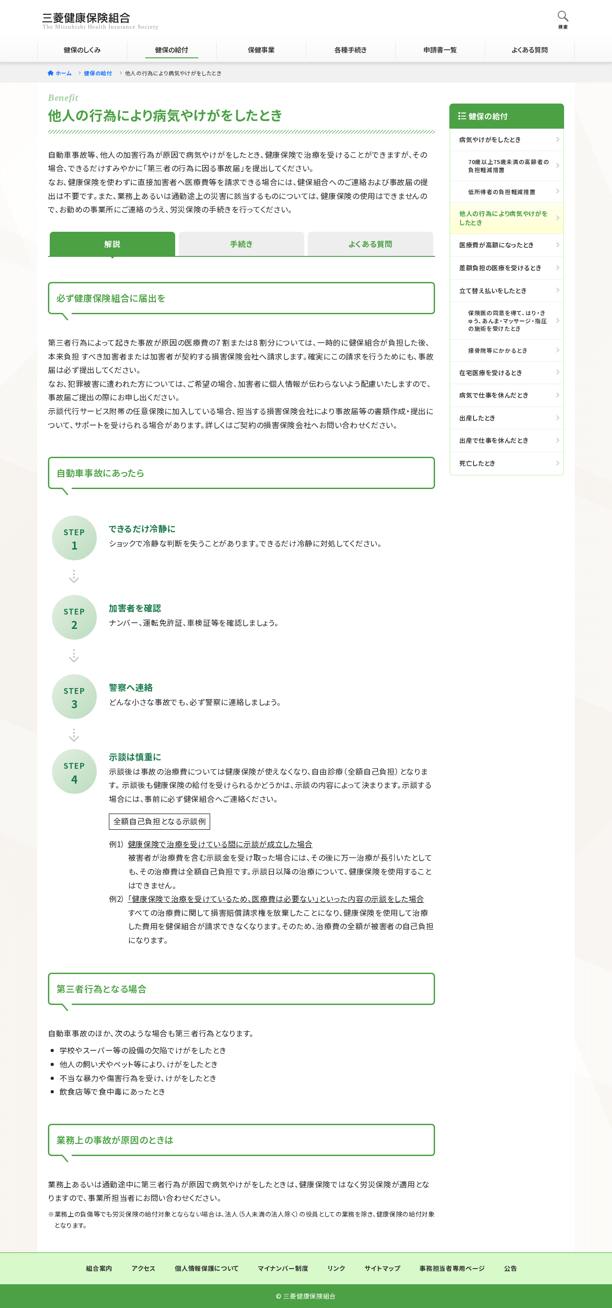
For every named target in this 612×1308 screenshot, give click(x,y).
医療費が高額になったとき (496, 244)
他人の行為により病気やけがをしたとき (503, 218)
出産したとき (477, 417)
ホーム (64, 73)
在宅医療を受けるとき (490, 372)
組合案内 (99, 1268)
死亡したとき (477, 463)
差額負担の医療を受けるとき (500, 267)
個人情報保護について (207, 1268)
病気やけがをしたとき (490, 139)
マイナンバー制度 (283, 1268)
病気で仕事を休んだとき (493, 394)
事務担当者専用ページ (452, 1268)
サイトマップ (383, 1268)
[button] (563, 17)
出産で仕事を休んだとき (493, 440)
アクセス (144, 1268)
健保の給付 (98, 73)
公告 (510, 1268)
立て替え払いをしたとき (492, 290)
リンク (336, 1268)
